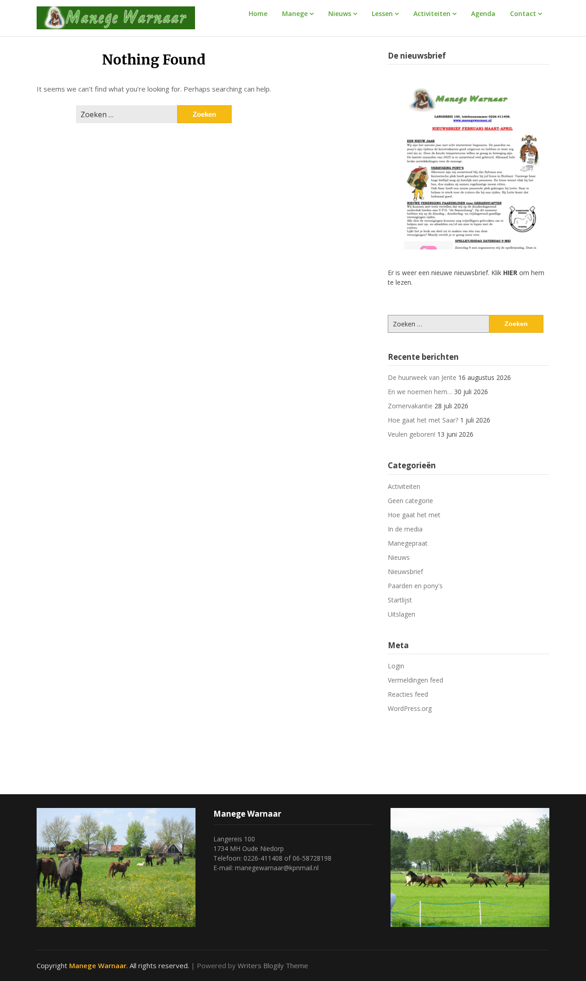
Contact (523, 13)
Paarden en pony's (415, 585)
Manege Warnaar (97, 965)
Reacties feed (408, 694)
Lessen (382, 13)
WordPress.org (410, 708)
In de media (405, 529)
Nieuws (339, 13)
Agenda (483, 13)
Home (258, 13)
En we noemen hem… (420, 391)
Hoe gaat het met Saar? (423, 420)
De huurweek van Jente (422, 377)
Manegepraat (408, 543)
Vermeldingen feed (415, 680)
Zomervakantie (410, 405)
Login (396, 665)
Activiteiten (431, 13)
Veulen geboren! (411, 434)
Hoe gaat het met (414, 514)
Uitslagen (401, 614)
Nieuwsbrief (405, 571)
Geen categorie (410, 500)
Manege (295, 13)
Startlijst (400, 600)
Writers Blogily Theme (273, 965)
